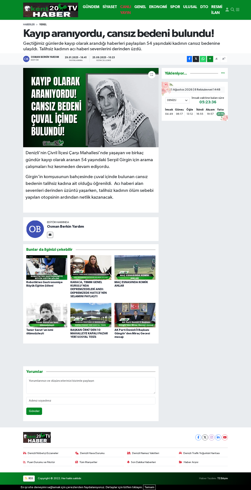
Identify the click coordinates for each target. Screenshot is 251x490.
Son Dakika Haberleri (143, 462)
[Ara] (232, 10)
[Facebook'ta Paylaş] (189, 59)
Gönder (34, 411)
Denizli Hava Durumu (92, 453)
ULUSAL (190, 7)
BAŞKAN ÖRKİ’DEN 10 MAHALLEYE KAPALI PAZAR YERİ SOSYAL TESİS (89, 333)
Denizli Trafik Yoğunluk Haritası (201, 453)
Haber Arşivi (191, 462)
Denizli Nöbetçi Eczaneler (43, 453)
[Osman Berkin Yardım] (35, 229)
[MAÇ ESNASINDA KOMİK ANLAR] (134, 267)
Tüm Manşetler (88, 462)
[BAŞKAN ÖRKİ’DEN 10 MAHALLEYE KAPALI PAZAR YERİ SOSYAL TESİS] (90, 315)
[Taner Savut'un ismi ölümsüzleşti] (46, 315)
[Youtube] (225, 437)
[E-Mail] (50, 235)
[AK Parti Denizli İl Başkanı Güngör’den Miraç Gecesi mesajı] (134, 315)
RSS (30, 478)
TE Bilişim (222, 478)
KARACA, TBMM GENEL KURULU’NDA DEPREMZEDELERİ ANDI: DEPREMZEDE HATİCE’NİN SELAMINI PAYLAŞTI (88, 289)
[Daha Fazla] (210, 59)
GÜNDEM (91, 7)
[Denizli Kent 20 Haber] (50, 10)
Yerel (43, 24)
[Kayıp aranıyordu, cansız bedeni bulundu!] (91, 107)
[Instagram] (212, 437)
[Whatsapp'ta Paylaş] (203, 59)
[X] (205, 437)
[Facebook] (198, 437)
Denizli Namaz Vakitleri (145, 453)
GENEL (140, 7)
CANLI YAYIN (125, 10)
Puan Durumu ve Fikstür (41, 462)
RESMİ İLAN (216, 10)
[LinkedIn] (218, 437)
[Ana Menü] (237, 10)
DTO (204, 7)
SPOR (175, 7)
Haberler (29, 24)
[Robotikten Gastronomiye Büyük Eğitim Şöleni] (46, 267)
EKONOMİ (158, 7)
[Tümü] (223, 73)
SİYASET (110, 7)
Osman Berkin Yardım (65, 226)
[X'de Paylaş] (196, 59)
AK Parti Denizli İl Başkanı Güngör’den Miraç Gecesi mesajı (132, 333)
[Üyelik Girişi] (227, 10)
